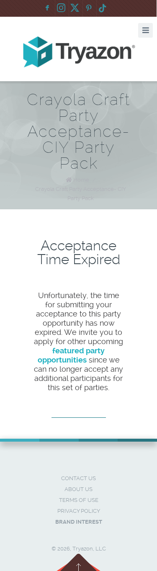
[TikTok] (102, 8)
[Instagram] (61, 8)
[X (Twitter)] (75, 8)
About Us (78, 489)
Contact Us (78, 478)
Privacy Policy (78, 511)
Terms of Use (78, 500)
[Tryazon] (79, 52)
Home (81, 180)
